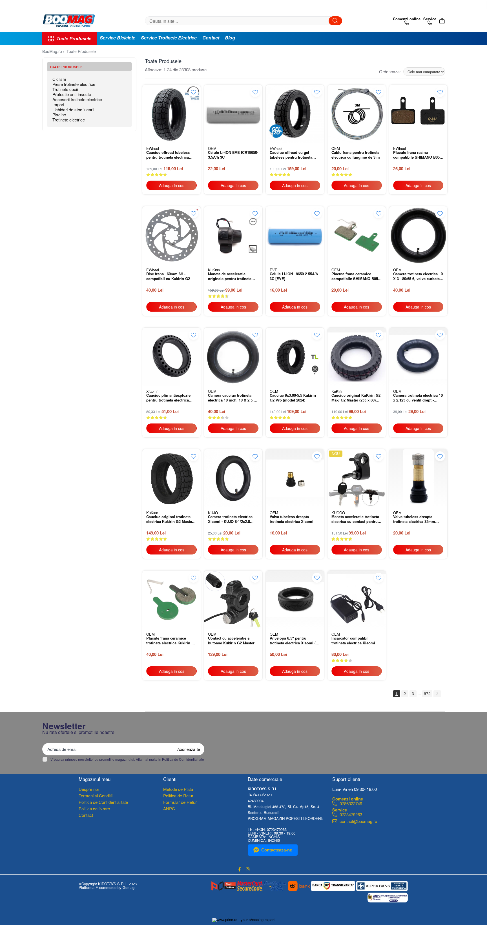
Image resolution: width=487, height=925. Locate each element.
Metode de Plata (178, 789)
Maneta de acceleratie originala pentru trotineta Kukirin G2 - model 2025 (229, 277)
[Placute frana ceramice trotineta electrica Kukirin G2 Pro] (171, 600)
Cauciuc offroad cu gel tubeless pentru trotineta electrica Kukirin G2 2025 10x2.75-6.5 (291, 155)
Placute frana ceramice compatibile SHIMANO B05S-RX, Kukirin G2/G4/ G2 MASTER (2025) (356, 277)
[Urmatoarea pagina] (437, 693)
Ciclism (59, 79)
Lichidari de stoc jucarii (73, 109)
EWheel (152, 148)
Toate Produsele (73, 39)
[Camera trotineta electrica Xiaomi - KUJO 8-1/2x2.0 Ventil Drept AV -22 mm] (233, 478)
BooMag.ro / (53, 51)
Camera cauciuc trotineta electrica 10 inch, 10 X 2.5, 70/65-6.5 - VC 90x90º (231, 398)
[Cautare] (335, 20)
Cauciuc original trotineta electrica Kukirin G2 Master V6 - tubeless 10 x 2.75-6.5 (169, 519)
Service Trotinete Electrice (169, 37)
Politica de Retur (178, 795)
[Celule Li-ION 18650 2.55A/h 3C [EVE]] (295, 235)
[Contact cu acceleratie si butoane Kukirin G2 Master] (233, 600)
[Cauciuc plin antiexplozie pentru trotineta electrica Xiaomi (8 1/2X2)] (171, 357)
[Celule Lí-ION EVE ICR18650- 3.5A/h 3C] (233, 114)
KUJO (213, 512)
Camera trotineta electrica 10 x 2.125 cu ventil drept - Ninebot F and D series (418, 398)
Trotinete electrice (68, 120)
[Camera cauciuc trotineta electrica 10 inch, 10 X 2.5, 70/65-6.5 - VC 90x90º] (233, 357)
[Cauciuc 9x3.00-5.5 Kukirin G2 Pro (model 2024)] (295, 357)
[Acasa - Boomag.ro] (70, 21)
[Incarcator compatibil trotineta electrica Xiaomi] (356, 600)
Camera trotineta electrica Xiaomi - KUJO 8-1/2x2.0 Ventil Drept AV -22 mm (230, 519)
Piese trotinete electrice (73, 84)
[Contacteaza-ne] (406, 21)
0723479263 (350, 814)
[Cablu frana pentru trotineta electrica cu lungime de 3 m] (356, 114)
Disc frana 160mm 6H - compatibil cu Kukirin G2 (168, 276)
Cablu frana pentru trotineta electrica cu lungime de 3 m (355, 155)
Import (58, 104)
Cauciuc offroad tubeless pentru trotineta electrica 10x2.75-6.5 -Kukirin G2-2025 (170, 155)
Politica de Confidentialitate (183, 759)
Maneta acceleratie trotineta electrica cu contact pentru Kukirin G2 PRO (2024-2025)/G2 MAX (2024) (355, 519)
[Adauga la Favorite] (193, 92)
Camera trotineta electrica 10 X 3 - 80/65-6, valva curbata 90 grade (418, 277)
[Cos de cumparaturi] (442, 21)
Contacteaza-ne (276, 850)
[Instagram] (247, 869)
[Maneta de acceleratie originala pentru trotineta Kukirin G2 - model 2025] (233, 235)
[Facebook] (239, 869)
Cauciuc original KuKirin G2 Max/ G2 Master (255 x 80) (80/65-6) (355, 398)
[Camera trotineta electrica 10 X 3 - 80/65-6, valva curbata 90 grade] (418, 235)
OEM (212, 148)
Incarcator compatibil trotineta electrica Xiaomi (353, 640)
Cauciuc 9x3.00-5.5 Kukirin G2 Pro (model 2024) (293, 398)
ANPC (169, 808)
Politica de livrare (94, 808)
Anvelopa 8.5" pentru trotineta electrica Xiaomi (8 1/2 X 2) (294, 641)
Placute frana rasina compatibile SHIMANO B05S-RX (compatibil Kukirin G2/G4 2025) (418, 155)
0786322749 (350, 803)
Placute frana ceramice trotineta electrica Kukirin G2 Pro (171, 641)
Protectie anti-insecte (71, 94)
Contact (210, 37)
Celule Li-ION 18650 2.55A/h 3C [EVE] (294, 276)
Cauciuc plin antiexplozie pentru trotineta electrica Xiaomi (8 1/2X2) (168, 398)
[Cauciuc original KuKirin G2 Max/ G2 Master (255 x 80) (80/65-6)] (356, 357)
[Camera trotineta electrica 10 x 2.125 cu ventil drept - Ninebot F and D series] (418, 357)
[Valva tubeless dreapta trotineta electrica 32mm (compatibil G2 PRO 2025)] (418, 478)
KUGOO (338, 512)
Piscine (59, 114)
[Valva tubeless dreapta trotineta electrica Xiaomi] (295, 478)
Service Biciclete (117, 37)
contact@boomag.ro (357, 821)
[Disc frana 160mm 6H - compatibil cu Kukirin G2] (171, 235)
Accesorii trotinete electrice (77, 99)
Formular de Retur (180, 802)
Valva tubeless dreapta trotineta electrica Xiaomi (291, 519)
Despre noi (89, 789)
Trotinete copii (65, 89)
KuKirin (214, 269)
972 (427, 693)
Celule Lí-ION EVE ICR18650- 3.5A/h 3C (233, 155)
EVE (273, 269)
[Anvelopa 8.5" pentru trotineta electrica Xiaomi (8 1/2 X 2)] (295, 600)
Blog (230, 37)
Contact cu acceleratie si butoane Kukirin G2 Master (231, 640)
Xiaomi (152, 391)
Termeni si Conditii (95, 795)
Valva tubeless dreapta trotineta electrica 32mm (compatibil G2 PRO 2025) (415, 519)
